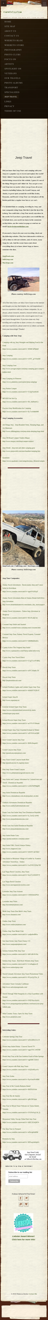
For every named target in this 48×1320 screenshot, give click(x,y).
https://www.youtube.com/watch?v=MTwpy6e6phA (20, 1142)
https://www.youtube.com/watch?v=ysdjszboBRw (20, 934)
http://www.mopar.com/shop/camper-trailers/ (18, 441)
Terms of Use (12, 110)
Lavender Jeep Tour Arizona (12, 891)
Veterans (10, 73)
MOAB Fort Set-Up (9, 398)
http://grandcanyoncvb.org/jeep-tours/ (15, 763)
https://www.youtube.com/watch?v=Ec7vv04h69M (20, 412)
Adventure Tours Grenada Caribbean (15, 984)
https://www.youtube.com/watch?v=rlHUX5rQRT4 (20, 1122)
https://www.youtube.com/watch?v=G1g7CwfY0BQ (21, 661)
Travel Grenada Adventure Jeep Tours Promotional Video (22, 974)
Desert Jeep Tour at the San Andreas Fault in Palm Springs (23, 1056)
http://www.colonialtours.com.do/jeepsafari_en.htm (20, 796)
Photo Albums (13, 82)
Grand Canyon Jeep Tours (11, 750)
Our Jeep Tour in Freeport (11, 1129)
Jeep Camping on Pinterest (11, 379)
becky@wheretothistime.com (18, 226)
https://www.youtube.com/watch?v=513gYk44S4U (20, 392)
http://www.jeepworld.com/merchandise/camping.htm (21, 451)
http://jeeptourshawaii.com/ (11, 680)
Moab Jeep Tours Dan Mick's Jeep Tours (16, 911)
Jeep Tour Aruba (8, 1076)
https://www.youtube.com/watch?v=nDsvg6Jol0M (20, 1132)
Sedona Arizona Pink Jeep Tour (13, 951)
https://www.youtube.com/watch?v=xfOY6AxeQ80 (20, 733)
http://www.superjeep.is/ (11, 700)
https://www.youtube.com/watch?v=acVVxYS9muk (21, 723)
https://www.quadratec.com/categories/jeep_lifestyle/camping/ (24, 461)
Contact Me (33, 1294)
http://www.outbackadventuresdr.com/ (15, 806)
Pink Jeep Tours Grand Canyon (13, 769)
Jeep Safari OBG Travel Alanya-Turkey (16, 845)
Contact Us (11, 35)
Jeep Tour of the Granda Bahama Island (16, 1086)
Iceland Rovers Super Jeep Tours (14, 720)
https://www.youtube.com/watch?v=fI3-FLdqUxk (20, 618)
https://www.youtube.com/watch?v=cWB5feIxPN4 (20, 895)
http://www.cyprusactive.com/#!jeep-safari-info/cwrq (21, 651)
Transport (11, 87)
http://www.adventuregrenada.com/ (14, 987)
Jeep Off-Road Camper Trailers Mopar (16, 438)
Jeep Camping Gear (9, 365)
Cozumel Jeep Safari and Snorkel (14, 624)
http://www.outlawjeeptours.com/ (14, 924)
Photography (13, 49)
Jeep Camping (7, 355)
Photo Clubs (12, 54)
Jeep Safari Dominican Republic (13, 793)
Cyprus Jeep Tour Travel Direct (13, 657)
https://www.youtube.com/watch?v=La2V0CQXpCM (21, 865)
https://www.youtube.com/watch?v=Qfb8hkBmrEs (20, 641)
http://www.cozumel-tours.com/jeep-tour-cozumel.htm (21, 628)
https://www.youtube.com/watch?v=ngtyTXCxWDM (21, 1050)
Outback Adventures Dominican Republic (17, 802)
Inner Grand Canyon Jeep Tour (13, 740)
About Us (10, 31)
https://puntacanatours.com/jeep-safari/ (15, 839)
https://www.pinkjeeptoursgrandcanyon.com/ (18, 773)
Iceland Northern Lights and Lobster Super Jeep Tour (21, 687)
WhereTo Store (14, 45)
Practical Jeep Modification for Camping (16, 408)
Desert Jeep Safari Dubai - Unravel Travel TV (18, 1046)
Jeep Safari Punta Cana (10, 835)
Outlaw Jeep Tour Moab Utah (13, 931)
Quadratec (6, 458)
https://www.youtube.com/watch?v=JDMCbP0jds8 (20, 349)
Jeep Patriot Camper (9, 388)
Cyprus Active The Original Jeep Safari (16, 647)
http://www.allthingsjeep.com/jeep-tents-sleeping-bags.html (23, 431)
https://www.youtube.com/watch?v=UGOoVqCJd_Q (21, 1112)
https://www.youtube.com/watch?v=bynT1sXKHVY (21, 875)
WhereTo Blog (13, 40)
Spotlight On (12, 68)
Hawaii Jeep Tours (9, 667)
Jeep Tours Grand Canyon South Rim (15, 760)
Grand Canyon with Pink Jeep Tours (15, 1066)
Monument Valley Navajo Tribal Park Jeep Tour (19, 1119)
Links (7, 101)
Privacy (9, 106)
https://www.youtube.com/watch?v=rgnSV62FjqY (20, 591)
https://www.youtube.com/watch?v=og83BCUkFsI (20, 1060)
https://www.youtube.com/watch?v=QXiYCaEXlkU (21, 852)
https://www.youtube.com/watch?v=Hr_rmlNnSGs (20, 402)
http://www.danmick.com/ (11, 915)
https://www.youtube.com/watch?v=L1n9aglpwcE (20, 964)
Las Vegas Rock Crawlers (11, 882)
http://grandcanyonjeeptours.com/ (14, 753)
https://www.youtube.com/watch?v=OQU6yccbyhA (20, 1000)
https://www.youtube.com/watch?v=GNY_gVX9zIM (21, 359)
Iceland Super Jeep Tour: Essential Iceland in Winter (20, 730)
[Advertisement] (23, 136)
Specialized (11, 92)
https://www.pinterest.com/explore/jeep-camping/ (19, 382)
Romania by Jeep (8, 1139)
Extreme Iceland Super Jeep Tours (14, 707)
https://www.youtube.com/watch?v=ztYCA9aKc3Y (20, 671)
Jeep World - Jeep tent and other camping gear (18, 448)
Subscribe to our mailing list (20, 1172)
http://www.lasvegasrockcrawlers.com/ (16, 885)
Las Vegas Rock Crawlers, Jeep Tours (15, 872)
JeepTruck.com (8, 256)
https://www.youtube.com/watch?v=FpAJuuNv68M (20, 1079)
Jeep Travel (11, 96)
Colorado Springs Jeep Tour (12, 1037)
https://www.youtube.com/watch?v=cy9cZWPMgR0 (21, 786)
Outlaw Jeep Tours (9, 921)
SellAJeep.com (7, 259)
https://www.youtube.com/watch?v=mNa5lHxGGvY (21, 1040)
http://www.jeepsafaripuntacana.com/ (15, 819)
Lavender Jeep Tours (9, 901)
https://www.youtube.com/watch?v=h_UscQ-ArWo (20, 816)
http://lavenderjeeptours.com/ (12, 905)
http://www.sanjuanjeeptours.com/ (14, 944)
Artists (9, 64)
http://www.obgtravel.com (11, 849)
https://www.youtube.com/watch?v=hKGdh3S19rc (20, 954)
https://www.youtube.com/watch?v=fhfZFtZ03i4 (19, 1089)
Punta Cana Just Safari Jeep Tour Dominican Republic (21, 812)
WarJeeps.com (7, 263)
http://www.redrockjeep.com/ (12, 967)
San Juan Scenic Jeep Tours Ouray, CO (16, 941)
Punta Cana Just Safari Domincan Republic (17, 826)
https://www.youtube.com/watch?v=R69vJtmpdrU (20, 743)
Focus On (10, 59)
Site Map (9, 26)
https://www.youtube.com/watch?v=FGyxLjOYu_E (20, 977)
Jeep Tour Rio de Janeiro (11, 1096)
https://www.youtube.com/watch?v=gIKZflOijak (19, 1099)
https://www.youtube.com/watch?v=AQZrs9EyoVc (20, 1070)
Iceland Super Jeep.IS (10, 697)
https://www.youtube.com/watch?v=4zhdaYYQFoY (21, 690)
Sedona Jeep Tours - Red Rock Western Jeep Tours (20, 961)
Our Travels (12, 78)
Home (7, 21)
